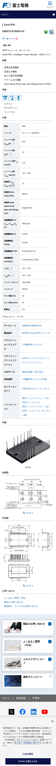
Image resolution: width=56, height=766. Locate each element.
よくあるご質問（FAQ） (15, 598)
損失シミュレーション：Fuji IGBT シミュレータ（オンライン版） (36, 410)
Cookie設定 (28, 754)
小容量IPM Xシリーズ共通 (34, 379)
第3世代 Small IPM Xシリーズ (36, 333)
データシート (8, 38)
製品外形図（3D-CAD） (33, 372)
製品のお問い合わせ (13, 602)
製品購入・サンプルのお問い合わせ (21, 606)
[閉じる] (52, 721)
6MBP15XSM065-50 (31, 325)
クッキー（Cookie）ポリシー (27, 743)
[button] (13, 143)
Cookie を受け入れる (28, 761)
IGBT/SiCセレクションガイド (36, 388)
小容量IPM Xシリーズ (32, 344)
